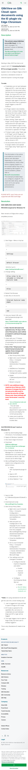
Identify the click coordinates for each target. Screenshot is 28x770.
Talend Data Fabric (6, 651)
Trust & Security (5, 711)
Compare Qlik (5, 683)
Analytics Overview (6, 657)
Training (3, 689)
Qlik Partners (4, 677)
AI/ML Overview (5, 664)
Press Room (4, 708)
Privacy (3, 717)
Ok (14, 765)
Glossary (3, 686)
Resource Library (6, 674)
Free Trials (4, 680)
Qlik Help (3, 698)
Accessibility (4, 714)
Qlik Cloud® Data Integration (9, 648)
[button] (2, 735)
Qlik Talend (4, 645)
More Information (14, 768)
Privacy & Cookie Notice (8, 762)
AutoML (3, 667)
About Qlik (4, 705)
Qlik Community (5, 695)
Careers (3, 720)
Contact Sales (5, 729)
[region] (14, 759)
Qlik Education (5, 692)
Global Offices (5, 726)
